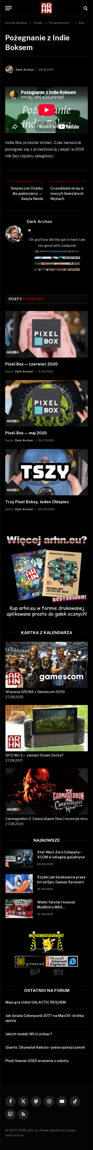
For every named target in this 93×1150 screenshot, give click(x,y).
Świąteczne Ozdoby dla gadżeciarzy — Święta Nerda (27, 193)
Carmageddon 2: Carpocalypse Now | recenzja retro (46, 819)
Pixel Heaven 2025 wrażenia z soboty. (37, 1061)
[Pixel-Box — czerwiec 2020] (46, 334)
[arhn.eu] (46, 8)
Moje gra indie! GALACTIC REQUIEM (35, 1002)
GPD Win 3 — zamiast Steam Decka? (34, 755)
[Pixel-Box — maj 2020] (46, 403)
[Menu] (8, 8)
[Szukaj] (85, 8)
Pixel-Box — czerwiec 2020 (31, 364)
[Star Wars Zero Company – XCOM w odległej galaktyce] (19, 858)
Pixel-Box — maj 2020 (26, 433)
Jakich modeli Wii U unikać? (28, 1034)
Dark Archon (25, 69)
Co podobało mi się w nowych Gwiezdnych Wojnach (67, 193)
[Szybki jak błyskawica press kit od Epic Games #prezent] (19, 883)
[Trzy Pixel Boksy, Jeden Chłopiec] (46, 472)
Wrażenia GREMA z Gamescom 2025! (35, 692)
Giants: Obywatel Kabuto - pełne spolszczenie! (45, 1047)
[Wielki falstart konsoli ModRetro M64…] (19, 908)
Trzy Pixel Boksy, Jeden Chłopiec (37, 502)
